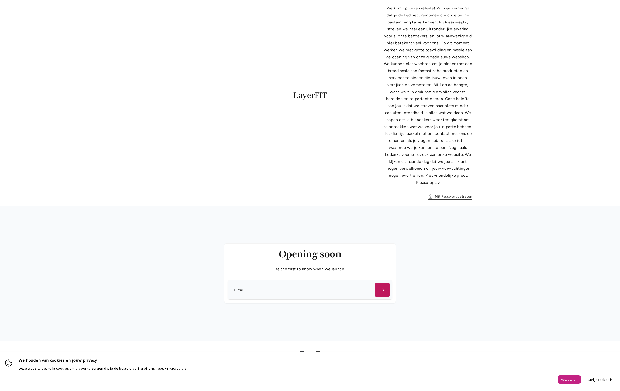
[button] (450, 196)
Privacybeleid (176, 368)
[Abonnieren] (382, 290)
